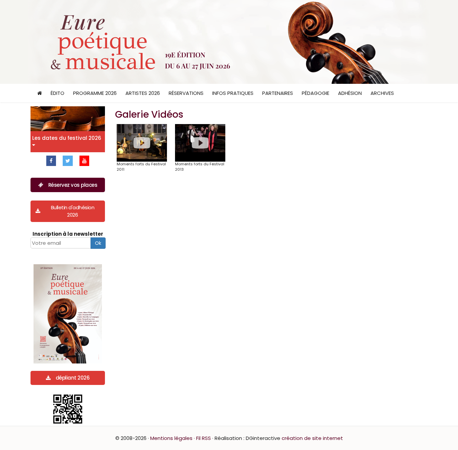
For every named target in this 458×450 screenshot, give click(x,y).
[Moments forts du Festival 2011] (142, 143)
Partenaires (277, 93)
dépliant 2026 (73, 377)
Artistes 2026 (142, 93)
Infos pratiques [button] (232, 93)
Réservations (186, 93)
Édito (57, 93)
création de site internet (312, 438)
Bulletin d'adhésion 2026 (73, 211)
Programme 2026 (95, 93)
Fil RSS (203, 438)
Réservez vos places (73, 184)
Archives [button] (382, 93)
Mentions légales (171, 438)
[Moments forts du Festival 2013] (200, 143)
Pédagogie (315, 93)
